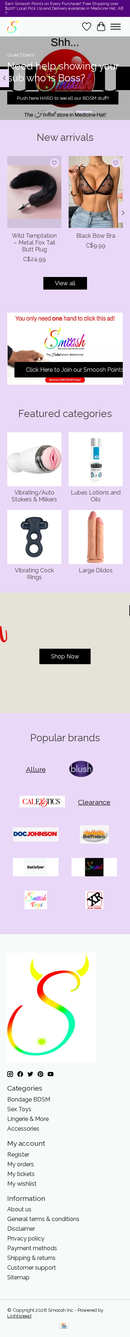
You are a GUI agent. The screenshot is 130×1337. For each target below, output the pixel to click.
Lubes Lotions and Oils (96, 496)
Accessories (23, 1128)
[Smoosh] (94, 868)
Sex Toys (19, 1109)
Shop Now (65, 656)
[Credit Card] (63, 1326)
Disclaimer (21, 1228)
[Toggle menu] (115, 26)
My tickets (21, 1174)
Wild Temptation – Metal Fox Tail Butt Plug (34, 242)
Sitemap (18, 1277)
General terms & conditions (43, 1219)
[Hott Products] (94, 835)
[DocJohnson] (36, 835)
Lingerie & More (28, 1118)
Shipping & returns (31, 1258)
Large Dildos (96, 570)
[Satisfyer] (36, 868)
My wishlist (21, 1183)
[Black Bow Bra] (96, 192)
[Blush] (82, 769)
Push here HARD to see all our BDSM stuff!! (63, 98)
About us (19, 1209)
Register (18, 1154)
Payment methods (32, 1248)
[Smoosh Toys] (36, 900)
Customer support (31, 1267)
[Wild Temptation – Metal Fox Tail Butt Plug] (34, 192)
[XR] (94, 900)
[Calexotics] (42, 802)
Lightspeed (19, 1316)
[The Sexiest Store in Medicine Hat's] (13, 26)
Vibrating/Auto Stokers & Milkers (34, 496)
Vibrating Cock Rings (34, 574)
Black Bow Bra (95, 235)
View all (65, 283)
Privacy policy (25, 1238)
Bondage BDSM (28, 1099)
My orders (20, 1164)
